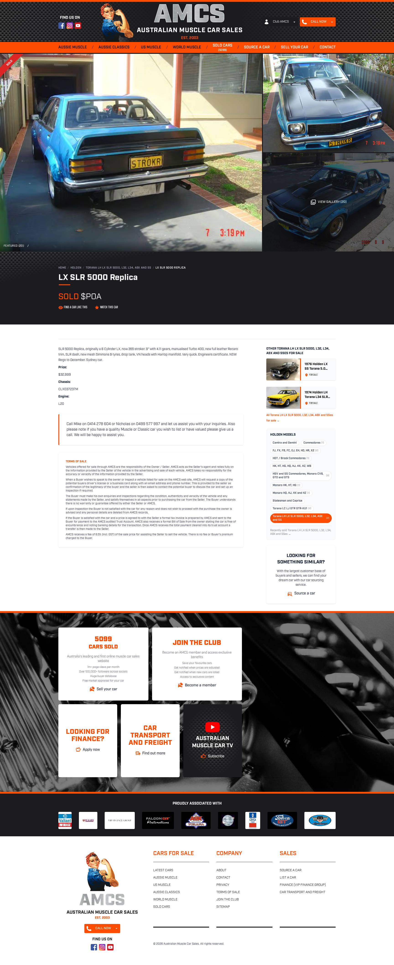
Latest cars (163, 870)
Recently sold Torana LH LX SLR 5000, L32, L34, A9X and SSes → (300, 532)
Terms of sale (228, 892)
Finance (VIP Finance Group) (303, 885)
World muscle (187, 47)
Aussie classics (114, 47)
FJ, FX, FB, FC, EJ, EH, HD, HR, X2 (295, 450)
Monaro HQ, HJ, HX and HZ (291, 493)
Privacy (222, 885)
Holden (76, 268)
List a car (288, 877)
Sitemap (223, 907)
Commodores (313, 443)
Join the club (227, 899)
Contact (328, 47)
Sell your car (294, 47)
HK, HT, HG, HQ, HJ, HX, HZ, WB (292, 466)
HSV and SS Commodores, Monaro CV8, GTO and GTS (301, 476)
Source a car (257, 47)
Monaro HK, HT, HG (286, 485)
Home (62, 268)
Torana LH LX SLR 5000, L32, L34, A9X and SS (118, 268)
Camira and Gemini (285, 443)
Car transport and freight (302, 892)
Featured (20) (14, 246)
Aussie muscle (72, 47)
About (221, 870)
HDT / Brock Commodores (291, 458)
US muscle (151, 47)
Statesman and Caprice (287, 500)
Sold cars (222, 48)
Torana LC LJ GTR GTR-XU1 (292, 508)
